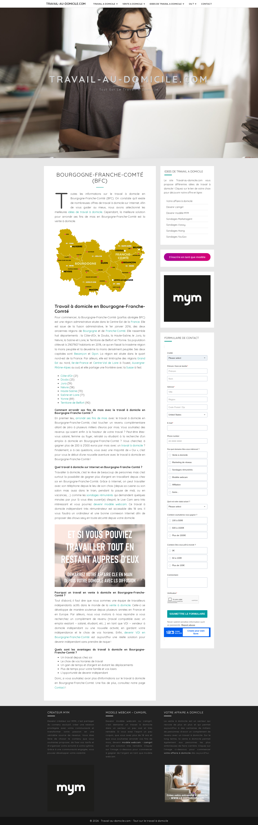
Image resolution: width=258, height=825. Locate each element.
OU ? (191, 3)
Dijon (95, 353)
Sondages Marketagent (179, 218)
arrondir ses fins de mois (91, 418)
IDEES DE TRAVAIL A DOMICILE (166, 3)
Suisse (130, 367)
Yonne (64, 398)
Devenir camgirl (174, 207)
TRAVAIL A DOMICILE (104, 3)
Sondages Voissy (175, 224)
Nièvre (65, 387)
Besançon (80, 353)
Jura (63, 383)
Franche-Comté (115, 331)
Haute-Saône (69, 391)
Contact (60, 687)
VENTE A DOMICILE (132, 3)
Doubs (65, 379)
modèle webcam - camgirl (137, 742)
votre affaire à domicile (177, 753)
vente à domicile (120, 605)
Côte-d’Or (67, 376)
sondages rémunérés (100, 495)
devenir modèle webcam (110, 504)
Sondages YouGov (176, 236)
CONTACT (206, 3)
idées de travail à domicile (85, 212)
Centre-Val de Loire (106, 363)
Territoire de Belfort (72, 402)
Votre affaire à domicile (179, 201)
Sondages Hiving (175, 230)
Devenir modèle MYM (177, 213)
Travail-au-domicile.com (66, 4)
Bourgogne (90, 331)
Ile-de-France (80, 363)
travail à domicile (132, 445)
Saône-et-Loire (70, 395)
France (135, 322)
